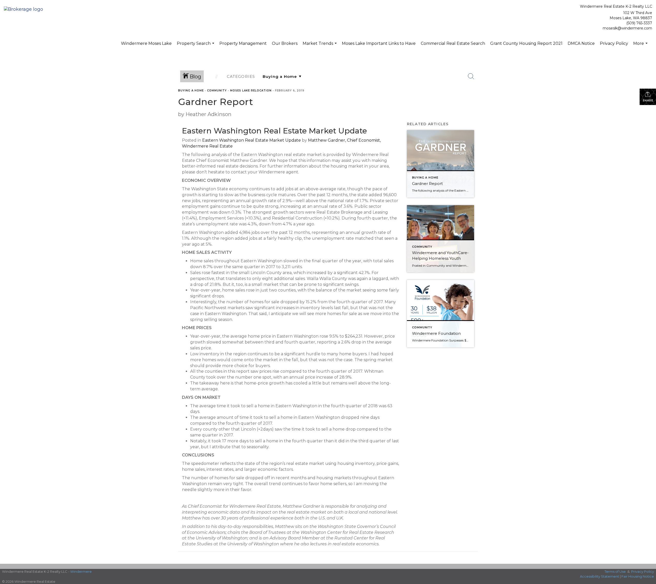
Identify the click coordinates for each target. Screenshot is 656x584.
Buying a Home (191, 90)
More (641, 46)
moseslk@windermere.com (627, 28)
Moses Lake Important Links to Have (379, 43)
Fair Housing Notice (637, 576)
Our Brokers (285, 43)
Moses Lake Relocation (251, 90)
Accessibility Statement (599, 576)
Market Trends (320, 46)
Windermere (81, 571)
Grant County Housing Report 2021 (526, 43)
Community (217, 90)
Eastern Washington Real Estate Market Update (251, 140)
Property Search (196, 46)
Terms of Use (615, 571)
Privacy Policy (614, 43)
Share (648, 100)
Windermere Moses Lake (146, 43)
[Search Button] (471, 76)
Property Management (243, 43)
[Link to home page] (25, 9)
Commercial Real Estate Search (453, 43)
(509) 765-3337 (639, 23)
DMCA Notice (581, 43)
